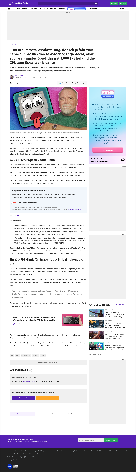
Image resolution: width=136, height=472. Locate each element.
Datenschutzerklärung (74, 209)
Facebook (15, 457)
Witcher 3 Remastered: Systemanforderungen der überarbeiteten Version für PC (114, 348)
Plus (115, 3)
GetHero (30, 454)
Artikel (12, 355)
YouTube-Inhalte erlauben (28, 202)
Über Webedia (24, 451)
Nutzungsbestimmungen (76, 451)
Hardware (35, 355)
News (18, 9)
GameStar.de (92, 9)
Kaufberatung (52, 9)
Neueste (22, 414)
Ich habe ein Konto (23, 398)
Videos (24, 9)
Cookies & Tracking (109, 451)
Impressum (10, 451)
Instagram (21, 457)
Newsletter (60, 451)
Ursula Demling (20, 76)
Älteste (48, 414)
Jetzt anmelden (111, 440)
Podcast (62, 9)
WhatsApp (32, 457)
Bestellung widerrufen (44, 451)
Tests (36, 9)
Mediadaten (87, 451)
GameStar (10, 454)
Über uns (17, 451)
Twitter (9, 457)
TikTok (27, 457)
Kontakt (66, 451)
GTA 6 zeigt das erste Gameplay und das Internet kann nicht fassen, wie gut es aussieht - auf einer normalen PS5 (114, 316)
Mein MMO (23, 454)
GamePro (16, 454)
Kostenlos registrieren (47, 398)
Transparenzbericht (121, 451)
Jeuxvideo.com (37, 454)
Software (13, 44)
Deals (30, 9)
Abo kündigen (33, 451)
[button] (11, 8)
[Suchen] (96, 3)
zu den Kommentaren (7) (46, 363)
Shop (124, 3)
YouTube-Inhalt (19, 216)
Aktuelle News (99, 304)
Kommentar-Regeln (29, 381)
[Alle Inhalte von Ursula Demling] (12, 77)
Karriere (53, 451)
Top (74, 414)
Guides (42, 9)
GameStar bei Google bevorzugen (73, 83)
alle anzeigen (120, 305)
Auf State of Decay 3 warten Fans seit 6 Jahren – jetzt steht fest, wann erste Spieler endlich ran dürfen (115, 337)
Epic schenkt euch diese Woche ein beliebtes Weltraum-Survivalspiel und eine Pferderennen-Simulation (115, 327)
